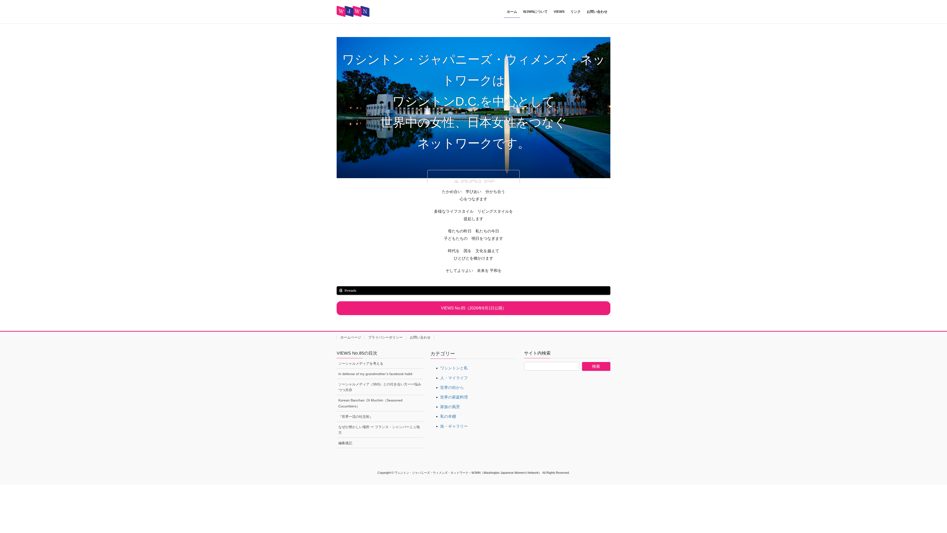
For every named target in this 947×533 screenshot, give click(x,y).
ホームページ (350, 337)
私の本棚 (448, 416)
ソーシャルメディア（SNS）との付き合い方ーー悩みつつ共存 (379, 387)
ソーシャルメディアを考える (360, 363)
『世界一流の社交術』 (355, 417)
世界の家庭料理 (454, 397)
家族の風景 (450, 407)
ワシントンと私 (454, 368)
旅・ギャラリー (454, 426)
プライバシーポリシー (385, 337)
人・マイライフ (454, 378)
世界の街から (452, 387)
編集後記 (345, 443)
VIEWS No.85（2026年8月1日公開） (473, 308)
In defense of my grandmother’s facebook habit (375, 374)
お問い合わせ (420, 337)
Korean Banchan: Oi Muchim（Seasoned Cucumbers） (370, 403)
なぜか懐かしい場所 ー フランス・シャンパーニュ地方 (379, 430)
